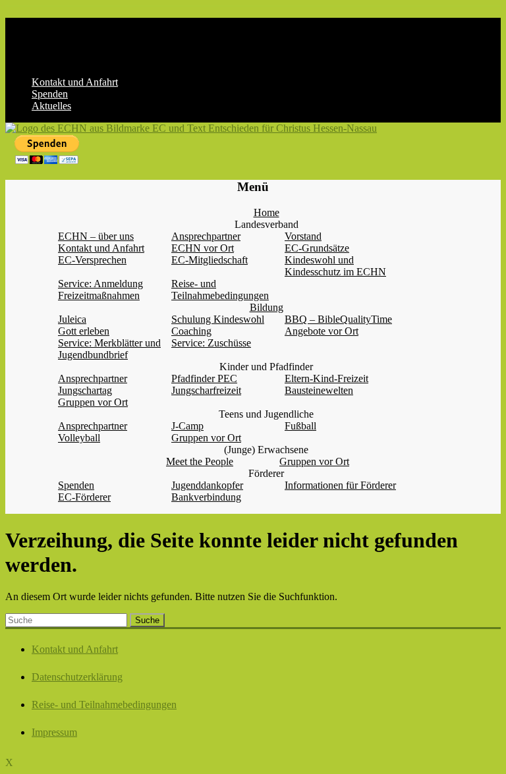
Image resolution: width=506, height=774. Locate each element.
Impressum (54, 732)
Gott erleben (83, 331)
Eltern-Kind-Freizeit (326, 378)
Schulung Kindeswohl (217, 319)
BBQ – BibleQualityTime (338, 319)
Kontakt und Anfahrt (75, 82)
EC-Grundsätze (317, 248)
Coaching (191, 331)
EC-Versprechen (92, 259)
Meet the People (199, 461)
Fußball (300, 425)
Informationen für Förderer (340, 485)
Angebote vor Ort (321, 331)
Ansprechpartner (205, 236)
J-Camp (187, 425)
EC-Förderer (84, 497)
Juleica (72, 319)
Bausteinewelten (319, 390)
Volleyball (79, 437)
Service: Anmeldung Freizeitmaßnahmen (100, 289)
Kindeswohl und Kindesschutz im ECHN (335, 265)
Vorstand (303, 236)
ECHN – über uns (96, 236)
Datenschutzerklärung (77, 676)
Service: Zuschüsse (211, 342)
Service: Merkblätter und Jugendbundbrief (109, 348)
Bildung (266, 307)
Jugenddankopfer (207, 485)
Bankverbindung (206, 497)
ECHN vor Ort (202, 248)
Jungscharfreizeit (206, 390)
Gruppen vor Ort (93, 402)
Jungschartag (85, 390)
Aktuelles (51, 105)
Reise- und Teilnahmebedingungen (220, 289)
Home (266, 212)
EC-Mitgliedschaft (209, 259)
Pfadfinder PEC (204, 378)
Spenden (50, 93)
